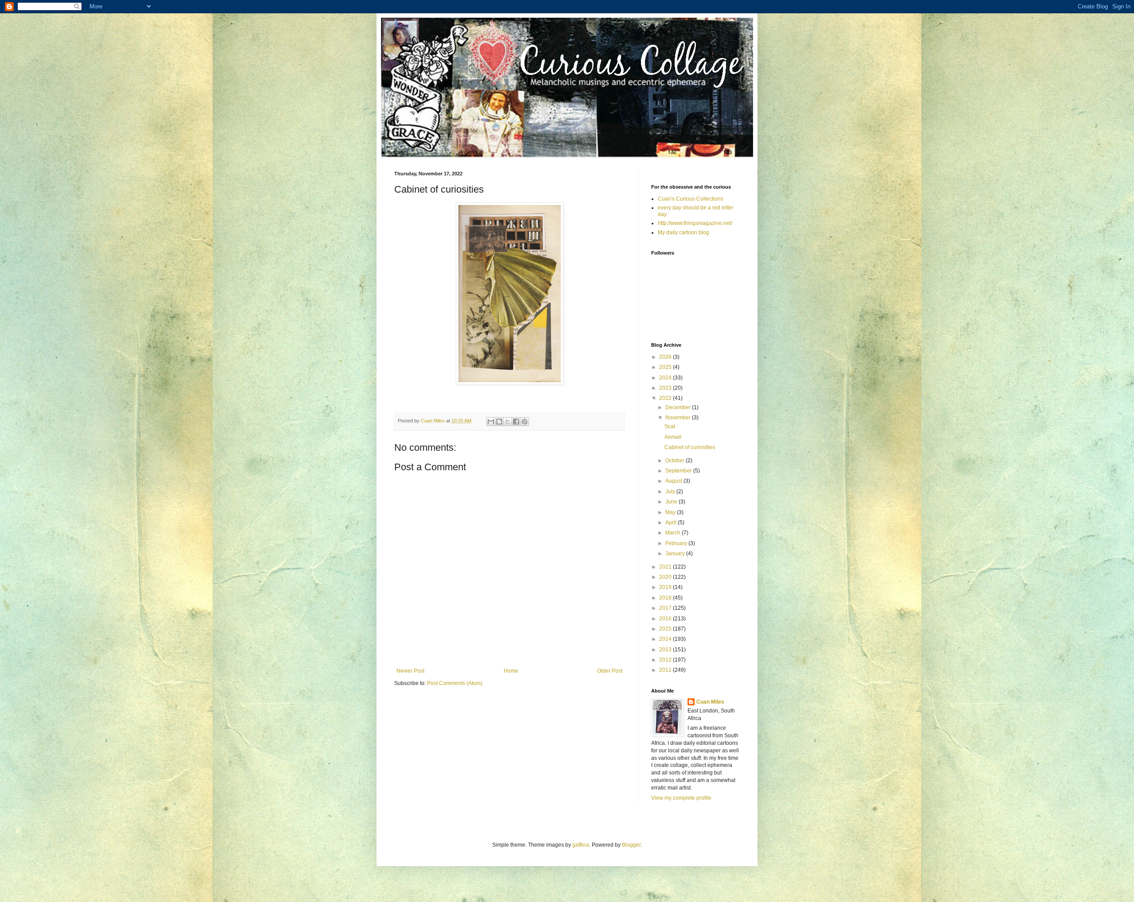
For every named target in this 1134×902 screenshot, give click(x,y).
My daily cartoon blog (683, 232)
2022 (666, 398)
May (671, 512)
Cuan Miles (710, 702)
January (675, 553)
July (670, 491)
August (674, 481)
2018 (666, 598)
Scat (669, 426)
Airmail (672, 437)
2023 (666, 388)
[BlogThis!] (499, 421)
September (679, 471)
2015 (666, 629)
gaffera (580, 845)
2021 (666, 567)
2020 (666, 577)
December (678, 407)
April (671, 522)
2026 (666, 357)
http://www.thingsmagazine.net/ (695, 223)
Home (511, 671)
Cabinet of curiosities (689, 447)
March (673, 533)
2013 (666, 649)
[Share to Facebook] (516, 421)
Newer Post (410, 671)
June (672, 502)
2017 (666, 608)
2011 (666, 670)
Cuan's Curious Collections (690, 199)
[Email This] (490, 421)
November (678, 417)
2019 (666, 587)
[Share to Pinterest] (524, 421)
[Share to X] (507, 421)
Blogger (631, 845)
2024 (666, 378)
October (675, 460)
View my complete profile (681, 798)
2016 (666, 619)
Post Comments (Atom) (454, 683)
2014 (666, 639)
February (676, 543)
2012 (666, 660)
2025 (666, 367)
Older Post (609, 671)
